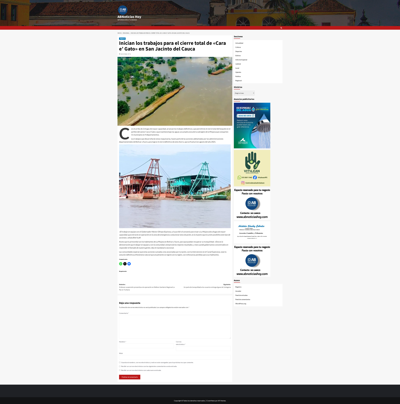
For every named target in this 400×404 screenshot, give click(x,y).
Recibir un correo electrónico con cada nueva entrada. (141, 370)
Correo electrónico (180, 343)
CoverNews (210, 401)
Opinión (238, 72)
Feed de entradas (241, 295)
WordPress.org (240, 304)
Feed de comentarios (242, 299)
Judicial (238, 64)
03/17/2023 (124, 54)
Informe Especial (241, 60)
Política (238, 76)
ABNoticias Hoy (129, 16)
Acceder (238, 291)
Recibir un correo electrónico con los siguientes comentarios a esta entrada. (149, 366)
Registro (238, 287)
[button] (281, 28)
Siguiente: (207, 285)
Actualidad (239, 43)
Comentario (124, 313)
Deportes (238, 51)
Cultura (238, 47)
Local (237, 68)
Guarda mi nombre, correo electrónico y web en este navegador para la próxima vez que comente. (157, 362)
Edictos (238, 55)
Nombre (122, 342)
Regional (122, 38)
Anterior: (147, 287)
